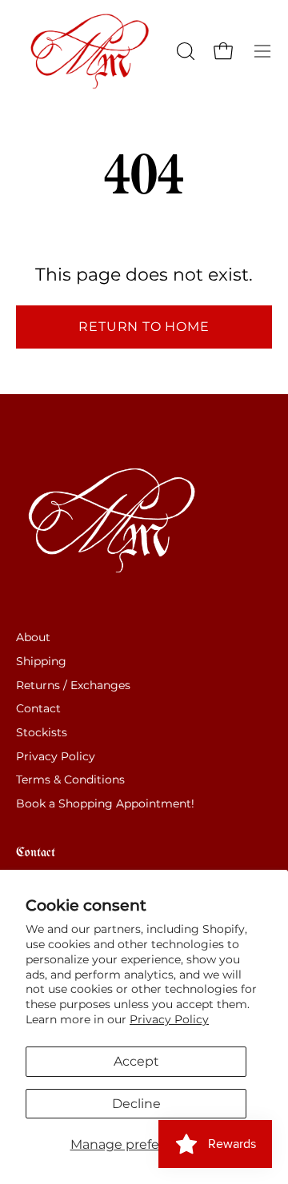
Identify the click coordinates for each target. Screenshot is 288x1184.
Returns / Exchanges (73, 685)
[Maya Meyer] (94, 51)
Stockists (41, 732)
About (33, 637)
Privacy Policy (169, 1019)
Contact (38, 708)
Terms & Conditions (70, 779)
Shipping (41, 661)
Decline (136, 1103)
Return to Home (143, 326)
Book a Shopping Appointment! (105, 803)
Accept (136, 1061)
